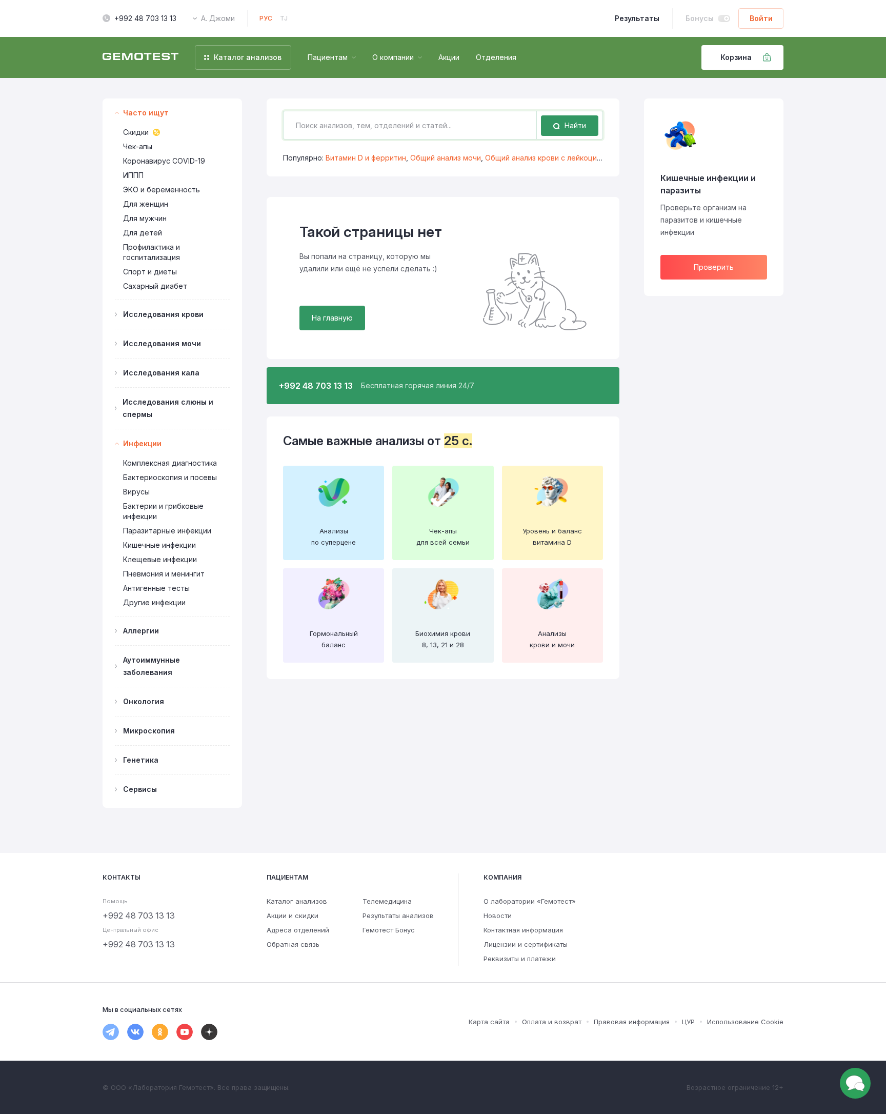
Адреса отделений (298, 930)
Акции (448, 57)
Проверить (714, 267)
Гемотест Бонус (389, 930)
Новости (498, 915)
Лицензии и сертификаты (526, 944)
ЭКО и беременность (161, 189)
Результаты (637, 18)
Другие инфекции (154, 602)
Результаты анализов (398, 915)
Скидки (136, 132)
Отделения (496, 57)
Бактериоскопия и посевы (170, 477)
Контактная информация (523, 930)
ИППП (133, 175)
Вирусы (136, 491)
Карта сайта (489, 1022)
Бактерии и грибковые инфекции (163, 511)
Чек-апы (137, 146)
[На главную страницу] (140, 57)
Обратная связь (293, 944)
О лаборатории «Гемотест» (530, 901)
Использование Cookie (745, 1022)
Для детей (142, 232)
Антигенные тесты (156, 588)
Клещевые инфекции (160, 559)
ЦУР (688, 1022)
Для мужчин (145, 218)
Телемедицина (387, 901)
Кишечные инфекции (159, 545)
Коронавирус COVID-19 (164, 160)
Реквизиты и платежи (520, 958)
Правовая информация (632, 1022)
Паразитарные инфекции (167, 530)
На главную (332, 317)
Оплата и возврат (551, 1022)
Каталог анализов (297, 901)
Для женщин (145, 204)
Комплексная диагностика (170, 463)
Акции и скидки (292, 915)
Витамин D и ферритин (366, 157)
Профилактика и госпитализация (151, 252)
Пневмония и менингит (164, 573)
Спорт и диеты (150, 271)
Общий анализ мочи (445, 157)
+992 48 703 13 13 (145, 18)
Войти (761, 18)
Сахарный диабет (155, 286)
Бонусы (700, 18)
